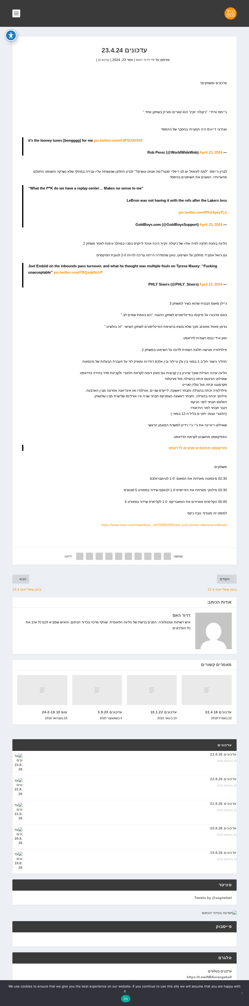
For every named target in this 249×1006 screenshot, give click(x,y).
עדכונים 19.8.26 (223, 853)
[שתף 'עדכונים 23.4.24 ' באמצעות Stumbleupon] (99, 556)
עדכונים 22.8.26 (223, 779)
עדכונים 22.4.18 (218, 712)
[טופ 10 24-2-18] (42, 690)
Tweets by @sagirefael (213, 898)
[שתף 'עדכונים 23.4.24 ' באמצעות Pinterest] (128, 556)
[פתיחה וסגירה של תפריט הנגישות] (11, 35)
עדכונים (103, 60)
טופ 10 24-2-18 (54, 712)
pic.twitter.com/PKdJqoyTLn (203, 212)
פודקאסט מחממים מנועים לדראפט (198, 448)
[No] (242, 993)
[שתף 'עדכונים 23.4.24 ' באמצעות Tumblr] (138, 556)
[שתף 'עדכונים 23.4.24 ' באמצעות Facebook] (167, 556)
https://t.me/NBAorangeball (209, 977)
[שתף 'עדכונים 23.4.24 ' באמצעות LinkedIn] (119, 556)
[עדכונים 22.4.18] (206, 690)
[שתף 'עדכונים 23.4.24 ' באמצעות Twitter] (157, 556)
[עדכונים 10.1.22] (152, 690)
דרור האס (143, 60)
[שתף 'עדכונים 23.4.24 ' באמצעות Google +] (148, 556)
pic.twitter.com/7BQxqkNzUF (78, 272)
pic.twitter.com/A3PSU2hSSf (118, 140)
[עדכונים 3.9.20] (97, 690)
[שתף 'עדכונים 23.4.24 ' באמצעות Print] (80, 556)
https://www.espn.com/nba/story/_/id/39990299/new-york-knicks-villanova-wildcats (164, 525)
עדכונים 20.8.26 (223, 828)
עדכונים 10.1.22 (164, 712)
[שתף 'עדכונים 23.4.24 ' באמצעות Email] (89, 556)
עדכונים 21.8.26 (223, 804)
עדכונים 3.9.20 (110, 712)
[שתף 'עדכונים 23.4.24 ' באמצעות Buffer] (109, 556)
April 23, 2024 (210, 152)
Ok (126, 999)
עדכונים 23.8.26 (223, 754)
